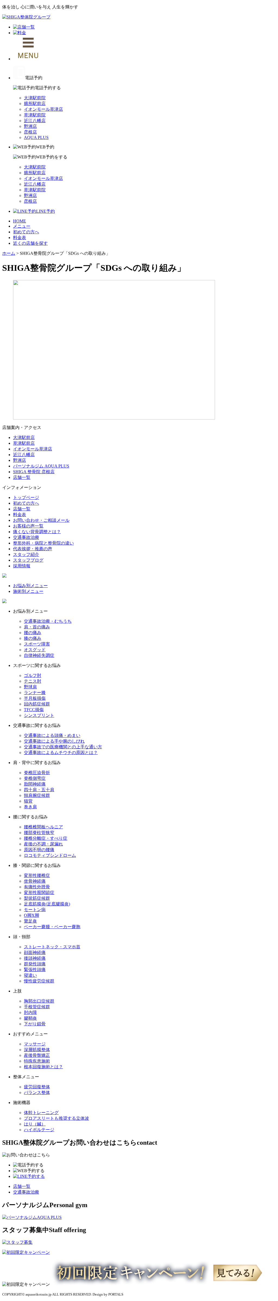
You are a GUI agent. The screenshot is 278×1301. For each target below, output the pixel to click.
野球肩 (30, 687)
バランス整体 (37, 1092)
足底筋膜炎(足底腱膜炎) (47, 904)
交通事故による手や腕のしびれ (54, 741)
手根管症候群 (37, 1006)
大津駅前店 (24, 437)
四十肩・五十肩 (39, 789)
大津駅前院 (35, 98)
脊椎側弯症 (35, 778)
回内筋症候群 (37, 704)
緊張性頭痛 (35, 969)
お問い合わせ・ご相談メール (41, 520)
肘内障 (30, 1012)
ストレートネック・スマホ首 (52, 946)
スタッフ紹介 (26, 554)
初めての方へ (26, 232)
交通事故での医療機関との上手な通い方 (63, 747)
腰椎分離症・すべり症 (45, 838)
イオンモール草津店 (43, 109)
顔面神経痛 (35, 952)
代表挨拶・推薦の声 (32, 548)
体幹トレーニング (41, 1112)
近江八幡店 (35, 120)
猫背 (28, 801)
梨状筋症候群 (37, 898)
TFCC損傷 (34, 709)
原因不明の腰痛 (39, 849)
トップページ (26, 497)
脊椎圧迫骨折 (37, 772)
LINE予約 (45, 211)
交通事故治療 (26, 537)
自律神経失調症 (39, 655)
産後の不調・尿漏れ (43, 844)
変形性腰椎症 (37, 875)
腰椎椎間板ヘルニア (43, 827)
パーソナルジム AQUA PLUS (41, 466)
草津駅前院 (35, 115)
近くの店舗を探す (30, 243)
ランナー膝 (35, 692)
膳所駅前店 (35, 103)
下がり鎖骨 (35, 1024)
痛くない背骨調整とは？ (37, 531)
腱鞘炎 (30, 1018)
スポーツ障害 (37, 644)
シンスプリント (39, 715)
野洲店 (30, 126)
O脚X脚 (31, 915)
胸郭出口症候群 (39, 1001)
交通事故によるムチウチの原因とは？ (61, 752)
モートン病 (35, 909)
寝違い (30, 975)
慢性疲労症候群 (39, 981)
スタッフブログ (28, 560)
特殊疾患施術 (37, 1061)
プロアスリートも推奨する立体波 (56, 1118)
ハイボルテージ (39, 1129)
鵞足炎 (30, 921)
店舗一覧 (21, 477)
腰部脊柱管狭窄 (39, 832)
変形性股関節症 (39, 892)
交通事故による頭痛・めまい (52, 735)
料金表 (19, 237)
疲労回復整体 (37, 1086)
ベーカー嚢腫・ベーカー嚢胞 (52, 926)
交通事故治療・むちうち (48, 621)
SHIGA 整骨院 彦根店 (34, 471)
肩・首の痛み (37, 627)
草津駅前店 (24, 443)
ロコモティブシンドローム (50, 855)
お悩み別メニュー (30, 585)
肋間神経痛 (35, 784)
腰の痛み (32, 632)
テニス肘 (32, 681)
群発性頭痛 (35, 964)
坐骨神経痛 (35, 881)
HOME (19, 221)
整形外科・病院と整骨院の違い (43, 543)
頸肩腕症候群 (37, 795)
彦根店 (30, 132)
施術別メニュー (28, 591)
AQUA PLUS (36, 137)
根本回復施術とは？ (43, 1066)
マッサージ (35, 1044)
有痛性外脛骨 (37, 887)
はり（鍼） (35, 1124)
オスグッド (35, 649)
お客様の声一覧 (28, 526)
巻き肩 (30, 806)
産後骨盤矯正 (37, 1055)
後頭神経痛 (35, 958)
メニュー (21, 226)
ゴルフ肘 (32, 675)
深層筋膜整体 (37, 1049)
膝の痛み (32, 638)
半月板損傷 (35, 698)
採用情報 (21, 566)
